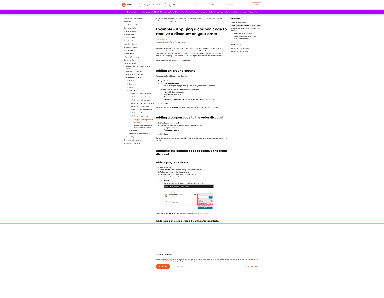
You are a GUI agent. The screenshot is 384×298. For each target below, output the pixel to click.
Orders (131, 87)
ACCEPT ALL (163, 266)
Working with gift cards (138, 113)
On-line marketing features (132, 140)
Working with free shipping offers (141, 109)
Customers (132, 84)
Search (256, 5)
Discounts (132, 90)
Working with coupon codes (139, 116)
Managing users (129, 34)
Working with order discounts (140, 106)
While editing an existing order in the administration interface (245, 37)
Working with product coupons (140, 100)
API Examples (216, 5)
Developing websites (130, 28)
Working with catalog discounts (141, 93)
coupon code (160, 51)
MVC (173, 5)
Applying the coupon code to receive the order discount (245, 29)
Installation (127, 21)
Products (131, 81)
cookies (169, 259)
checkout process (202, 213)
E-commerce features (130, 63)
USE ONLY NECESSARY (251, 266)
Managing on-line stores (133, 77)
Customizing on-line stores (134, 137)
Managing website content (132, 44)
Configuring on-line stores (134, 74)
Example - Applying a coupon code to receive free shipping (143, 126)
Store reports (133, 130)
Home (158, 18)
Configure (179, 266)
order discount (193, 48)
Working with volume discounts (140, 97)
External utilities (129, 53)
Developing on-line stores (134, 71)
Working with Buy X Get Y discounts (142, 103)
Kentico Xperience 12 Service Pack (152, 5)
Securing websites (129, 37)
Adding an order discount (239, 22)
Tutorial (204, 5)
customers (210, 51)
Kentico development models (133, 18)
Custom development (130, 60)
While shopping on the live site (243, 33)
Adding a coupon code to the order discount (247, 25)
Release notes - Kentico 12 (132, 143)
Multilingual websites (130, 47)
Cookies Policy (170, 261)
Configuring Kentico (130, 31)
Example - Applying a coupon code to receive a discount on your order (143, 120)
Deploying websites (130, 41)
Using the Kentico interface (132, 25)
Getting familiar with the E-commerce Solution (138, 67)
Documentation (192, 5)
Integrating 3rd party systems (133, 57)
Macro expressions (129, 50)
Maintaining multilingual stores (138, 133)
